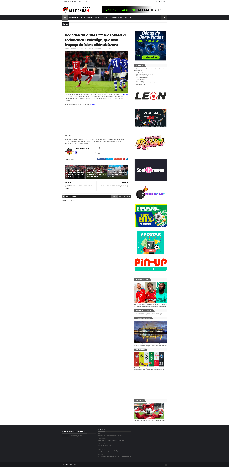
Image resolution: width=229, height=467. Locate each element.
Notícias (128, 17)
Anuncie (86, 1)
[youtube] (164, 1)
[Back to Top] (166, 465)
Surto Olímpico (140, 81)
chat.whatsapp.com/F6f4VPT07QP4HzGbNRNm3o (114, 457)
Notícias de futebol (142, 78)
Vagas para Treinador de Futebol (146, 83)
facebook (127, 197)
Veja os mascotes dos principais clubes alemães (149, 420)
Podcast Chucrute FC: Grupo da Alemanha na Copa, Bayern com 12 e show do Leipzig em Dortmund (75, 173)
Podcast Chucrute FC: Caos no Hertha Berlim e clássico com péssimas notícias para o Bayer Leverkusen (117, 173)
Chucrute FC (103, 48)
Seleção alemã (86, 17)
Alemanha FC (67, 1)
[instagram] (162, 1)
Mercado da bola (101, 17)
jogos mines (139, 72)
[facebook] (157, 1)
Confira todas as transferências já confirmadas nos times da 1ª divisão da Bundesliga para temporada (150, 305)
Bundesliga (73, 17)
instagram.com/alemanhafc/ (108, 451)
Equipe (74, 1)
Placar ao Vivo (140, 85)
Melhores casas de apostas (144, 74)
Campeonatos (116, 17)
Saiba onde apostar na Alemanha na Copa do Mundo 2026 (149, 70)
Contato (80, 1)
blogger (114, 197)
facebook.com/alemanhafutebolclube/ (111, 440)
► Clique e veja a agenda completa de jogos (148, 314)
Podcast (110, 48)
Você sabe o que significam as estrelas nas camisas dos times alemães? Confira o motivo (149, 368)
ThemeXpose (72, 464)
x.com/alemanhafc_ (105, 446)
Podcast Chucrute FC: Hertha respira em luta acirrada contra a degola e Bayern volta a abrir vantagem (96, 173)
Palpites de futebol (142, 76)
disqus (121, 197)
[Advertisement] (96, 119)
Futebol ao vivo (140, 79)
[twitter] (159, 1)
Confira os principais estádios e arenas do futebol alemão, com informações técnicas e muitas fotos (150, 345)
